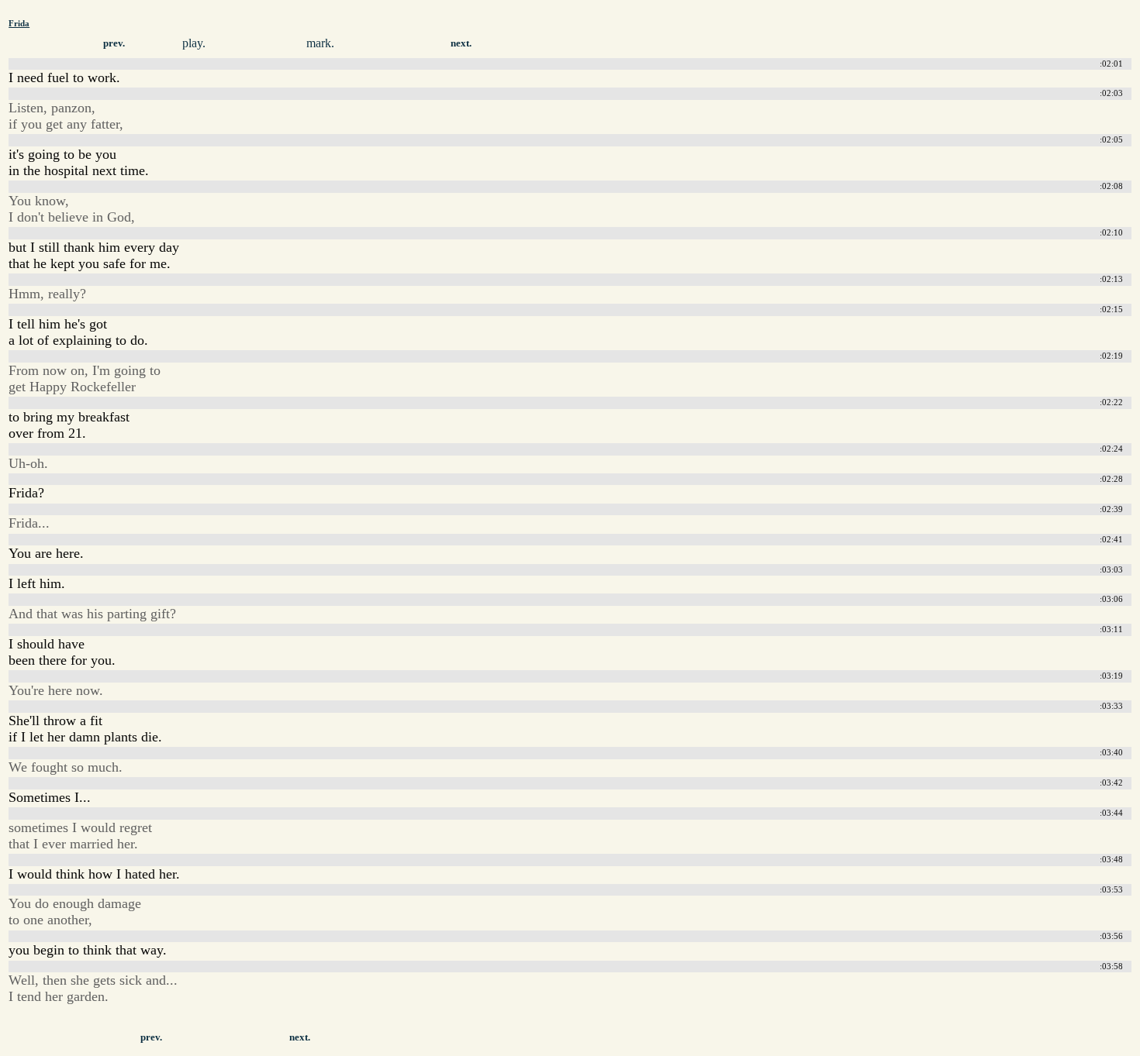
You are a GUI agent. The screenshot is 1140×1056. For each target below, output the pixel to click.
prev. (114, 43)
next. (461, 43)
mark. (320, 43)
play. (194, 43)
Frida (19, 23)
